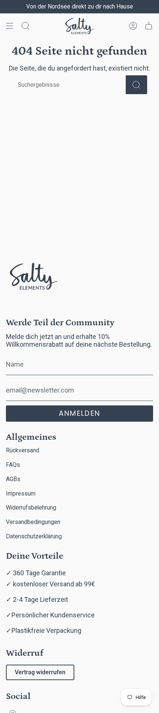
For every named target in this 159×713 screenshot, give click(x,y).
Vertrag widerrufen (40, 672)
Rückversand (22, 450)
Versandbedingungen (33, 521)
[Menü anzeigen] (9, 26)
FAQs (13, 464)
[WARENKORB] (148, 26)
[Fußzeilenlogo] (33, 278)
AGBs (13, 479)
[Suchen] (136, 84)
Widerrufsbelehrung (31, 507)
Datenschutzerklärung (34, 536)
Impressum (20, 493)
